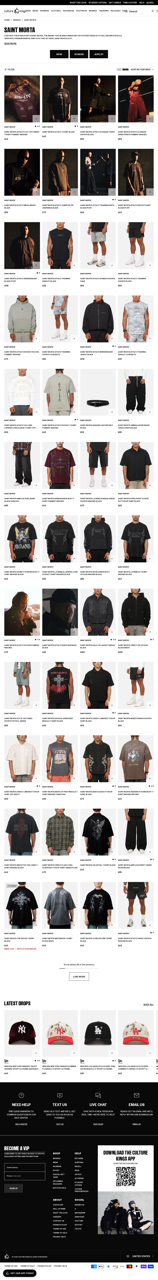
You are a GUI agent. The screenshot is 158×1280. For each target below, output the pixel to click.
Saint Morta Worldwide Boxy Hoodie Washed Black (95, 573)
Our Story (58, 1204)
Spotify (78, 1224)
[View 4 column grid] (125, 69)
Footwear (81, 10)
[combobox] (133, 11)
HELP (141, 3)
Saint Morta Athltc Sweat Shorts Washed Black (135, 939)
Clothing (56, 10)
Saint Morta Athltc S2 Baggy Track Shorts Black (97, 133)
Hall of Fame (59, 1208)
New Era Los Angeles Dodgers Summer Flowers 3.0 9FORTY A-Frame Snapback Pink (133, 1067)
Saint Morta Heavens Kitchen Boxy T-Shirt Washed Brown (136, 793)
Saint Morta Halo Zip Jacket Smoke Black (97, 646)
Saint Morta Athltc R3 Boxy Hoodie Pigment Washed (21, 353)
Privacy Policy (60, 1224)
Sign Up (14, 1188)
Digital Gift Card (58, 1175)
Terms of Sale (60, 1232)
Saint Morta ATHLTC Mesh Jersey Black (20, 206)
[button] (19, 1273)
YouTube (79, 1220)
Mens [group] (59, 54)
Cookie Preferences (81, 1190)
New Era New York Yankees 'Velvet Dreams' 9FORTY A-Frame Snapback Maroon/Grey (21, 1067)
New (28, 10)
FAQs (77, 1170)
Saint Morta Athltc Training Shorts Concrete (56, 353)
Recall (78, 1166)
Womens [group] (79, 54)
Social (79, 1200)
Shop (56, 1153)
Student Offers (79, 1183)
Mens (35, 10)
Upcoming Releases (58, 1182)
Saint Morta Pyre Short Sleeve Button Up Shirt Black (133, 499)
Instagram (80, 1212)
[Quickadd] (36, 118)
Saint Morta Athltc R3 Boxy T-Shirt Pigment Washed (59, 426)
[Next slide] (154, 1039)
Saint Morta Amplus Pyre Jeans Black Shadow (19, 499)
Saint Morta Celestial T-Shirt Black (98, 865)
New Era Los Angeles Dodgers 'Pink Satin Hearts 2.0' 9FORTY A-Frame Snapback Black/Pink (97, 1067)
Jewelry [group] (98, 54)
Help (78, 1153)
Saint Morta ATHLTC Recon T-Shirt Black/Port (134, 206)
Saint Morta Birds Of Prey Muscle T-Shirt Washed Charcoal (60, 793)
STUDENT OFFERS (98, 3)
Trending (104, 10)
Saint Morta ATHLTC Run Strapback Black (59, 646)
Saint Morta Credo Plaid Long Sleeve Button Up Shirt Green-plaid (59, 866)
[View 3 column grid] (119, 69)
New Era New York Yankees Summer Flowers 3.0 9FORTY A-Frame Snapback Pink (59, 1067)
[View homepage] (15, 10)
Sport (56, 1170)
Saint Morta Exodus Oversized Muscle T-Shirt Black (57, 719)
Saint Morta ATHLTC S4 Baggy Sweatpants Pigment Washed (132, 133)
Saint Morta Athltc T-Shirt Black (58, 132)
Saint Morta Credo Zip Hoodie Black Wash (133, 646)
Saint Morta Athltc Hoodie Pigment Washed (22, 646)
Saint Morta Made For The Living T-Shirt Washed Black (21, 866)
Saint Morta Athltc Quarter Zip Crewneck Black (57, 206)
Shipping (79, 1162)
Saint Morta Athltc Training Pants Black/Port (97, 206)
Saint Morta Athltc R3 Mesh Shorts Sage (97, 279)
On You (78, 1174)
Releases (116, 10)
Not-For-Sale (59, 1188)
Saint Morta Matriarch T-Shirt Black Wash (57, 939)
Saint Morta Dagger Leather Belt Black (96, 426)
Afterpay (79, 1178)
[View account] (152, 11)
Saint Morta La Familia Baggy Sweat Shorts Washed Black (97, 499)
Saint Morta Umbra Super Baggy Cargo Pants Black (134, 426)
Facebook (79, 1204)
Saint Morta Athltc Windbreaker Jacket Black (96, 353)
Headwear (68, 10)
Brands (93, 10)
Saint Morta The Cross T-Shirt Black (19, 939)
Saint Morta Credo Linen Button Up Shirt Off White (21, 793)
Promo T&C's (59, 1236)
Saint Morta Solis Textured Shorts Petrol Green (18, 719)
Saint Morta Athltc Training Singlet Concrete (132, 353)
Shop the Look (60, 1212)
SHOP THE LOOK (78, 3)
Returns (79, 1158)
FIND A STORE (130, 3)
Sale (124, 10)
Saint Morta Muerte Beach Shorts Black (135, 719)
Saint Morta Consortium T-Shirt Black (96, 939)
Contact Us (58, 1220)
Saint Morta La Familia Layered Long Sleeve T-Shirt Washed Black (60, 573)
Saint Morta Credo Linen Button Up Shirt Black (97, 719)
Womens (44, 10)
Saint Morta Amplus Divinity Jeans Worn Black (135, 866)
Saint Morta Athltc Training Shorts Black (132, 279)
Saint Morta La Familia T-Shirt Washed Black (132, 573)
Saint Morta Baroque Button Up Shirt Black (96, 793)
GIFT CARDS (115, 3)
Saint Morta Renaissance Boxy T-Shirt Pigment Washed (58, 499)
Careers (57, 1216)
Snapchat (79, 1216)
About (57, 1200)
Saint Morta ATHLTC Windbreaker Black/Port (20, 279)
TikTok (78, 1228)
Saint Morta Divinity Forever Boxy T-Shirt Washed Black (22, 573)
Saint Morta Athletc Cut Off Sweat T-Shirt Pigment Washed (22, 133)
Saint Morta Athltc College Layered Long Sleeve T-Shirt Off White (20, 426)
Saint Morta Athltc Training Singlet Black (56, 279)
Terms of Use (59, 1228)
